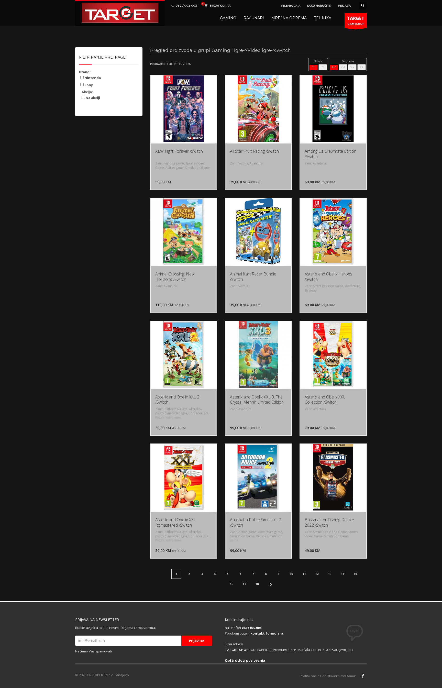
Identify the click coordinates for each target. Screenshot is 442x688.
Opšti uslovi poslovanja (245, 660)
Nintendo (92, 77)
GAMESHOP (355, 20)
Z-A (343, 67)
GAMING (228, 18)
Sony (88, 85)
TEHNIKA (322, 18)
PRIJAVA (344, 5)
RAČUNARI (254, 18)
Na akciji (92, 97)
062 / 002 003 (251, 627)
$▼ (361, 67)
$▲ (352, 67)
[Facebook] (363, 676)
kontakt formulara (266, 633)
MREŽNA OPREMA (289, 18)
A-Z (334, 67)
